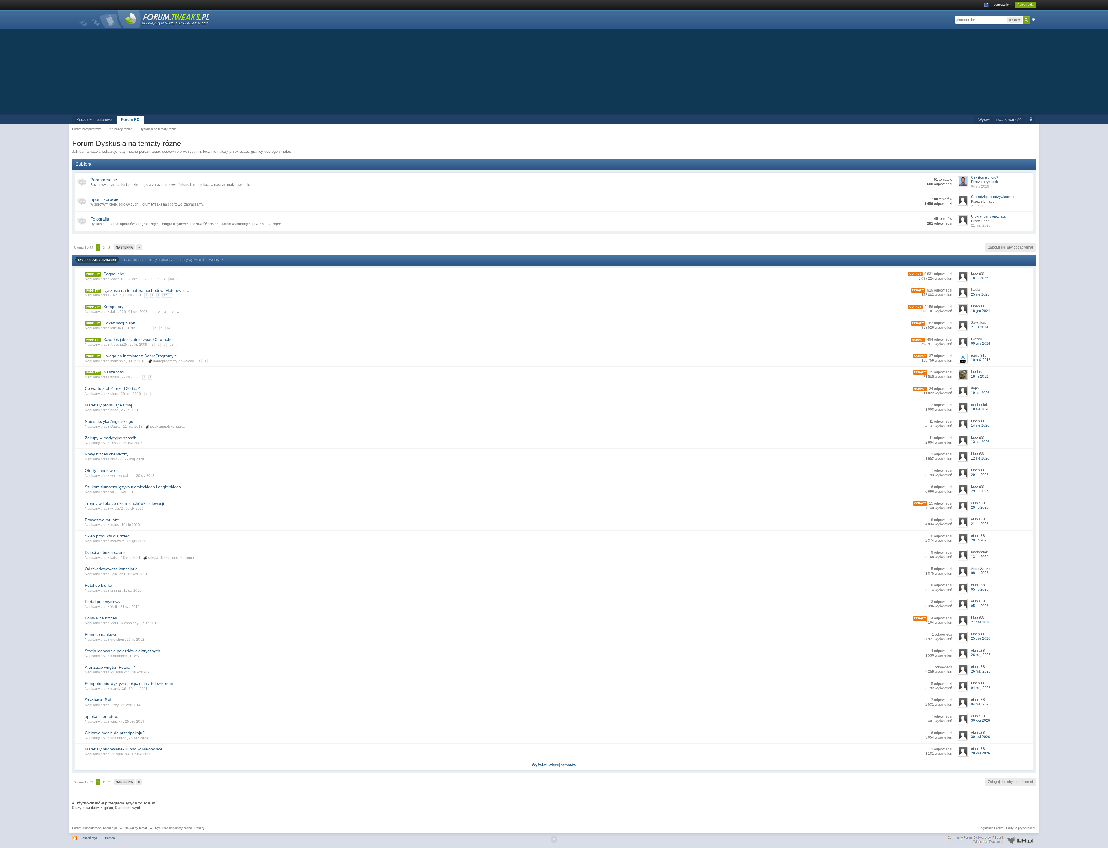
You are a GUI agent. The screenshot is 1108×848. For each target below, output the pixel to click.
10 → (170, 328)
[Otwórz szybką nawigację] (1031, 120)
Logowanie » (1002, 4)
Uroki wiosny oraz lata (988, 216)
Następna (124, 247)
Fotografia (99, 218)
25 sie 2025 (980, 294)
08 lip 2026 (980, 573)
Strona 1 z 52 (83, 247)
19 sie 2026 (980, 393)
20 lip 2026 (980, 540)
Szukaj (199, 828)
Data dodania (133, 260)
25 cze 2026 (980, 638)
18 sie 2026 (980, 409)
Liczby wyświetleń (191, 260)
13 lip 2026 (980, 557)
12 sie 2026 (980, 458)
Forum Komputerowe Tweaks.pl (94, 828)
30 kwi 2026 (980, 720)
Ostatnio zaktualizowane (97, 260)
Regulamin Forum (990, 828)
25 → (173, 344)
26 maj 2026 (981, 655)
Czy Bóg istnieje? (984, 177)
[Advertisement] (554, 71)
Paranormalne (103, 179)
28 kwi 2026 (980, 753)
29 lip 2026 (980, 475)
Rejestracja (1025, 4)
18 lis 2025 (979, 278)
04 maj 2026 (981, 688)
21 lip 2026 (980, 206)
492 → (173, 279)
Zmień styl (89, 838)
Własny (214, 260)
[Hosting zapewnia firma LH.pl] (992, 840)
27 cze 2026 (980, 622)
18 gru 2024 (980, 311)
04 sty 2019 (980, 186)
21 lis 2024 (979, 327)
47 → (167, 295)
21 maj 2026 (981, 225)
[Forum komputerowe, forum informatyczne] (144, 18)
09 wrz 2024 (980, 343)
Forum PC (130, 119)
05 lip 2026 (980, 589)
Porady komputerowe (94, 119)
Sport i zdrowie (104, 199)
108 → (174, 311)
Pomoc (110, 838)
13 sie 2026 (980, 442)
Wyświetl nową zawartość (999, 119)
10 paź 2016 (981, 360)
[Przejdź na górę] (554, 839)
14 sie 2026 (980, 425)
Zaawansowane (1033, 19)
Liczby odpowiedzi (160, 260)
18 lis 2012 (979, 376)
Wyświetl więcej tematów (554, 765)
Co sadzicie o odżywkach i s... (994, 197)
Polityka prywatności (1020, 828)
